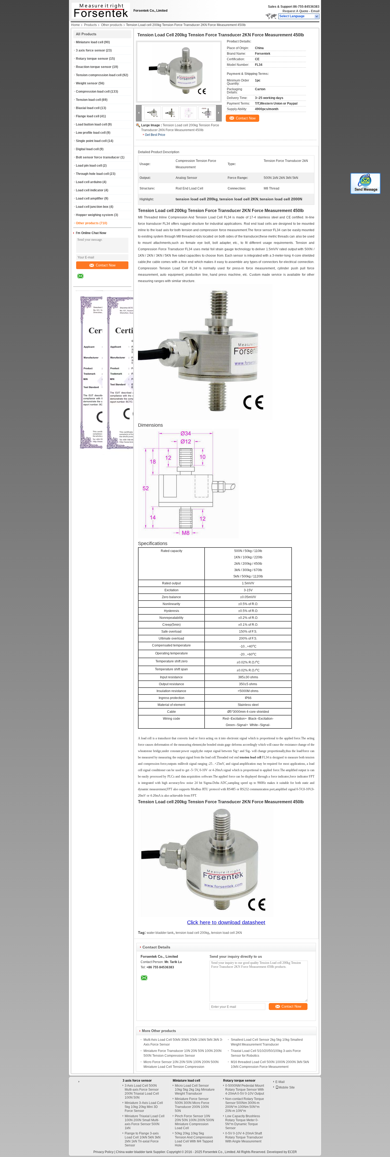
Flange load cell (87, 116)
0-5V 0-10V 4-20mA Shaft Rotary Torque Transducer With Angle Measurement (244, 1137)
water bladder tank (160, 933)
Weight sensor (87, 83)
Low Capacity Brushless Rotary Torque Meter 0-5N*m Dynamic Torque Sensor (242, 1122)
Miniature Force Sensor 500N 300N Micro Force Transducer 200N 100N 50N (192, 1105)
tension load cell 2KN (226, 933)
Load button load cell (91, 124)
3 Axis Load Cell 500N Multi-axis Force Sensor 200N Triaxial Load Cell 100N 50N (142, 1091)
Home (75, 25)
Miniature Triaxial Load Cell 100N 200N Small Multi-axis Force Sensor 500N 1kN (144, 1122)
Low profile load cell (91, 133)
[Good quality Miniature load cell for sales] (134, 453)
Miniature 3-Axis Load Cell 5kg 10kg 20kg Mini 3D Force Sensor (144, 1107)
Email (315, 11)
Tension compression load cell (99, 75)
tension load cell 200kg (192, 933)
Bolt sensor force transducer (98, 157)
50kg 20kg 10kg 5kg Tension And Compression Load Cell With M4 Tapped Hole (194, 1139)
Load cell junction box (92, 207)
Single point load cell (91, 141)
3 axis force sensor (90, 50)
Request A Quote (295, 11)
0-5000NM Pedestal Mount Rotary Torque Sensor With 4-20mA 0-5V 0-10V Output (244, 1089)
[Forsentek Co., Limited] (317, 16)
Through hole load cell (92, 174)
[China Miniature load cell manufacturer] (99, 9)
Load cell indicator (89, 190)
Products (90, 25)
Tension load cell (88, 100)
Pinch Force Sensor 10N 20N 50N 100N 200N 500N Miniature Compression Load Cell (194, 1122)
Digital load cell (87, 149)
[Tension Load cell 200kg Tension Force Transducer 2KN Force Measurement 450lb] (178, 71)
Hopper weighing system (94, 215)
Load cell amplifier (89, 198)
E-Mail (280, 1082)
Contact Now (105, 265)
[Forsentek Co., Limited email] (83, 280)
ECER (292, 1152)
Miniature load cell (89, 42)
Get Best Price (155, 135)
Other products (111, 25)
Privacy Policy (103, 1152)
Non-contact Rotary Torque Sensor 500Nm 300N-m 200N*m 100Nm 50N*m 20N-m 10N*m (244, 1105)
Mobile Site (287, 1087)
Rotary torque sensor (92, 59)
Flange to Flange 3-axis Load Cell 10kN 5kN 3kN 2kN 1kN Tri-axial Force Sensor (143, 1139)
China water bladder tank (134, 1152)
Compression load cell (93, 91)
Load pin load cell (89, 165)
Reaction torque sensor (93, 67)
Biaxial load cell (87, 108)
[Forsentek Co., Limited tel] (94, 282)
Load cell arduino (89, 182)
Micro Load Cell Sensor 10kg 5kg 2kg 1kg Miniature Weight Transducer (195, 1089)
